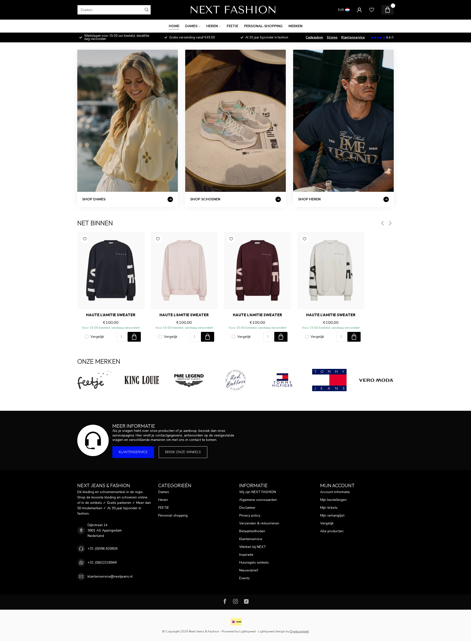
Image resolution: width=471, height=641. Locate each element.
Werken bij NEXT (252, 546)
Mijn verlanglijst (332, 515)
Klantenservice (353, 37)
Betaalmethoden (252, 531)
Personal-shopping (263, 26)
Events (244, 578)
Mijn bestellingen (333, 499)
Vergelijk (97, 337)
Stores (332, 37)
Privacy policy (249, 515)
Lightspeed (247, 631)
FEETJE (232, 26)
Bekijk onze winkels (183, 452)
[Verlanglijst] (371, 10)
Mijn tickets (329, 507)
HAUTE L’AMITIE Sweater (110, 315)
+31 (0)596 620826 (103, 548)
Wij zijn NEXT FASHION (257, 492)
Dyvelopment (299, 631)
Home (174, 26)
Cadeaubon (314, 37)
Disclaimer (247, 507)
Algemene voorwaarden (258, 499)
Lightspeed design (271, 631)
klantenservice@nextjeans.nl (110, 576)
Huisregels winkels (254, 562)
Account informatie (335, 492)
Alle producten (331, 531)
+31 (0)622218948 (102, 562)
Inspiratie (246, 554)
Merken (295, 26)
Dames (191, 26)
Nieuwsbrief (248, 570)
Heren (212, 26)
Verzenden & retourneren (259, 523)
